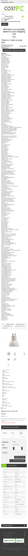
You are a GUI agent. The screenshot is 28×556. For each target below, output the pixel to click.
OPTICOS (3, 169)
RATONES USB (4, 176)
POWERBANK (4, 256)
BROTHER (3, 124)
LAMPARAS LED (5, 304)
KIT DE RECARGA (5, 119)
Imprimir (5, 408)
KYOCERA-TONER (5, 91)
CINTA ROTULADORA (6, 122)
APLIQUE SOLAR (5, 287)
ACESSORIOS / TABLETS (7, 126)
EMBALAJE (4, 316)
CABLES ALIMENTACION (7, 239)
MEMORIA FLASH (5, 166)
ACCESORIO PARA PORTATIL (8, 171)
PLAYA (3, 302)
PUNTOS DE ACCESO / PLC (7, 184)
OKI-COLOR (4, 85)
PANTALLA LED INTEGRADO (8, 280)
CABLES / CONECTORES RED (8, 235)
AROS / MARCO (5, 276)
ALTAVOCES (4, 142)
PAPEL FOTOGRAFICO (6, 314)
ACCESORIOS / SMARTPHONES (9, 129)
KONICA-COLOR (5, 112)
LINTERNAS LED (5, 251)
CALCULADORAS (5, 313)
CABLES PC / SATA (5, 240)
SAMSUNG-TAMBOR (6, 77)
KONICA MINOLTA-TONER (7, 110)
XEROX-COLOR (5, 105)
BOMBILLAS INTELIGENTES (8, 279)
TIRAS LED (3, 262)
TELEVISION (4, 154)
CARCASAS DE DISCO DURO (8, 137)
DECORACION (4, 303)
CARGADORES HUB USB (7, 164)
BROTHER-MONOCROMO (7, 79)
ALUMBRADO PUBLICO (7, 291)
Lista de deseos (8, 525)
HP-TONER (4, 69)
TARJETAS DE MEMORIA (7, 168)
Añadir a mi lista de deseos (19, 460)
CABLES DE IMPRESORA (7, 242)
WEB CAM (3, 163)
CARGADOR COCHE (6, 131)
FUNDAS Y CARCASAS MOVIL (8, 130)
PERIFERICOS (4, 160)
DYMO (2, 123)
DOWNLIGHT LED (5, 277)
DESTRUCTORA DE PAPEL (7, 315)
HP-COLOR (4, 72)
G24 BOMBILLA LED (6, 275)
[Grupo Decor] (14, 8)
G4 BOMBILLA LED (5, 273)
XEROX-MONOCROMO (7, 104)
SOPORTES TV (4, 141)
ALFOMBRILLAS (5, 178)
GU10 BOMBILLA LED (6, 272)
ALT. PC (3, 143)
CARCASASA (4, 138)
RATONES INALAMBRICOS (7, 177)
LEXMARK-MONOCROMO (7, 95)
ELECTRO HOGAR (5, 293)
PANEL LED (4, 260)
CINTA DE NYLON (5, 117)
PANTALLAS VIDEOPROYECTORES (9, 156)
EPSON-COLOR (5, 101)
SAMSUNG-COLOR (6, 76)
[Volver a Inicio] (2, 324)
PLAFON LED (4, 283)
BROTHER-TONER (5, 78)
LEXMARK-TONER (5, 94)
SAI (2, 135)
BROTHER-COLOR (5, 80)
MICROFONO (4, 157)
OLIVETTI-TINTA (5, 63)
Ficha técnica (12, 465)
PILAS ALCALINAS (5, 247)
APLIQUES (3, 308)
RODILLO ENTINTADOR (7, 118)
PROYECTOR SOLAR (6, 285)
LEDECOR (3, 296)
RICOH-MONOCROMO (7, 107)
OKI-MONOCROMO (6, 83)
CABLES (3, 233)
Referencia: (5, 442)
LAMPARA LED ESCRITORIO (8, 305)
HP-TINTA (3, 56)
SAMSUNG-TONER (5, 74)
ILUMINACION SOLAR (6, 284)
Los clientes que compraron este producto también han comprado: (5, 354)
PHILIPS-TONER (5, 114)
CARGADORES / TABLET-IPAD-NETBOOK (11, 127)
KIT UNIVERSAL (5, 120)
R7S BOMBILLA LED (6, 274)
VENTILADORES (5, 295)
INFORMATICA (5, 125)
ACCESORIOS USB (5, 161)
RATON (3, 175)
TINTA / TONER (5, 54)
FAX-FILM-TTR (4, 115)
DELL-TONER (4, 88)
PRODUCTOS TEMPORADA (8, 300)
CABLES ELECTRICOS (6, 236)
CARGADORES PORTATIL (7, 173)
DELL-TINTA (4, 64)
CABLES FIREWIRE (5, 241)
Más (4, 465)
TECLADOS (4, 185)
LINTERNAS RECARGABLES (8, 252)
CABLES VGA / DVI (5, 238)
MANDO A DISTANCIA (6, 159)
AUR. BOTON (4, 150)
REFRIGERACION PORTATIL (8, 174)
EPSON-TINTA (4, 57)
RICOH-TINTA (4, 66)
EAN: (3, 445)
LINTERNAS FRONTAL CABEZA (9, 255)
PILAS (2, 246)
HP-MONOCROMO (6, 70)
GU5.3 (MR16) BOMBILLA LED (8, 270)
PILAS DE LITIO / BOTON (7, 249)
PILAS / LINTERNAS (6, 245)
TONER (3, 68)
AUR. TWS (3, 148)
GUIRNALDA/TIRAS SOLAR (8, 288)
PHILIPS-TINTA (5, 65)
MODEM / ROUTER (6, 180)
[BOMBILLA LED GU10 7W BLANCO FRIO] (9, 354)
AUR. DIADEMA (5, 149)
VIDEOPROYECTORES (6, 155)
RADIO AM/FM (5, 153)
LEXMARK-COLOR (5, 97)
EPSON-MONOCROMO (7, 100)
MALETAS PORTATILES (7, 172)
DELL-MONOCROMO (6, 89)
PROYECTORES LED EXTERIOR (8, 278)
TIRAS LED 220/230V (6, 263)
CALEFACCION (5, 297)
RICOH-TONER (4, 106)
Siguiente (24, 354)
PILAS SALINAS (5, 248)
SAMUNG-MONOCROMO (7, 75)
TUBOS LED (4, 259)
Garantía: (3, 416)
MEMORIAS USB (5, 167)
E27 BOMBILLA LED (6, 267)
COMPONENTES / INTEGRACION (9, 186)
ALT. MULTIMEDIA (5, 144)
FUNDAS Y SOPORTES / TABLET (9, 128)
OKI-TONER (4, 82)
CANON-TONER (5, 87)
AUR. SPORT (4, 151)
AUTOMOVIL (4, 317)
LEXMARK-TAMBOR (6, 98)
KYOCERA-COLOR (5, 93)
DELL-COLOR (4, 90)
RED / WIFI (4, 179)
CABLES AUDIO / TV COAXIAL (8, 234)
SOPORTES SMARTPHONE (8, 134)
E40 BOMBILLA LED (6, 266)
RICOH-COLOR (5, 109)
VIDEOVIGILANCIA (6, 298)
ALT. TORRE (4, 145)
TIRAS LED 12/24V (5, 264)
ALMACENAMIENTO (6, 165)
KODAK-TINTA (5, 67)
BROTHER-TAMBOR (6, 81)
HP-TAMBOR (4, 73)
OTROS (3, 311)
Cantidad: (4, 447)
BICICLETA (3, 320)
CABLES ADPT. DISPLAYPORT (8, 243)
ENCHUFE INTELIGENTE (7, 182)
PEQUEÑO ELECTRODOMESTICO (9, 299)
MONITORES (4, 152)
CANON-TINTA (5, 60)
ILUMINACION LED (6, 258)
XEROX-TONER (5, 103)
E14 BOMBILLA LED (6, 268)
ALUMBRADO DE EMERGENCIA (9, 289)
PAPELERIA (4, 312)
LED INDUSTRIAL (5, 282)
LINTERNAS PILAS (5, 253)
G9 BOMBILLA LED (5, 271)
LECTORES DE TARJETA (7, 162)
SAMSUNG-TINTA (5, 62)
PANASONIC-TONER (6, 113)
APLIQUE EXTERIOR (6, 310)
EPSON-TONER (5, 99)
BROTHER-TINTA (5, 58)
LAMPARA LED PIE (5, 307)
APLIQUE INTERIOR (6, 309)
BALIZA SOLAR (5, 286)
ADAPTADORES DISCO (7, 139)
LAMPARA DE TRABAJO (7, 290)
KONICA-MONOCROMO (7, 111)
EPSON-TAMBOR (5, 102)
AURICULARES (4, 147)
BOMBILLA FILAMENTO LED (8, 261)
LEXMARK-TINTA (5, 61)
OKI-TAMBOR (4, 86)
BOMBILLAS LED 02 (6, 265)
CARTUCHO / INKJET (6, 55)
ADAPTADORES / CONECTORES (9, 136)
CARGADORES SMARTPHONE (8, 132)
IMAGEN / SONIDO (6, 140)
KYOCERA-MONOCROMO (7, 92)
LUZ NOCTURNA (5, 292)
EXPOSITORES (4, 319)
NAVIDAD (3, 301)
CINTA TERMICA (5, 116)
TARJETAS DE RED (5, 181)
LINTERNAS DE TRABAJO (7, 254)
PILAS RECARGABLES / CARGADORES (10, 250)
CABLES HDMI (4, 237)
